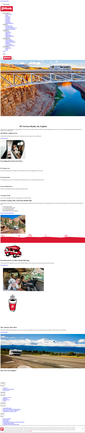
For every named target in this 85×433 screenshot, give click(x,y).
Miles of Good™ (6, 399)
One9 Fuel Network (9, 23)
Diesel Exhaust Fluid (9, 36)
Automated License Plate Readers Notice (11, 424)
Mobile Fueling (8, 35)
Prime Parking (8, 22)
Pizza (6, 50)
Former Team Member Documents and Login (12, 409)
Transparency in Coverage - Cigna (9, 411)
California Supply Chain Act (8, 423)
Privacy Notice (6, 419)
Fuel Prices (7, 16)
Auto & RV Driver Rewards (11, 28)
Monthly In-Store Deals (10, 29)
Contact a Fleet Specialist (10, 42)
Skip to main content (4, 1)
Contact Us (5, 388)
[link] (44, 52)
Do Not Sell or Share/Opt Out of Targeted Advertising (13, 422)
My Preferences (6, 420)
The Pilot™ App (8, 25)
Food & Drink (8, 47)
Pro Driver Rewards (9, 26)
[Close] (83, 429)
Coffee (6, 49)
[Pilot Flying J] (6, 10)
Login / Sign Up (6, 4)
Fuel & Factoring (8, 44)
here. (31, 431)
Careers (6, 15)
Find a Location (8, 14)
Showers (7, 34)
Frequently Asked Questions (8, 389)
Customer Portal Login (10, 45)
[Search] (4, 54)
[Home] (7, 59)
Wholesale (7, 43)
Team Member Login (7, 408)
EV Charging (8, 17)
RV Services (7, 20)
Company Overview (7, 397)
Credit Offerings (8, 39)
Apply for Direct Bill (9, 40)
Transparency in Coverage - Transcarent (11, 410)
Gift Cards (7, 21)
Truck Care (7, 37)
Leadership (5, 398)
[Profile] (13, 59)
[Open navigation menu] (1, 59)
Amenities (7, 18)
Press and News (6, 390)
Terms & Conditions (7, 418)
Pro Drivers (7, 31)
